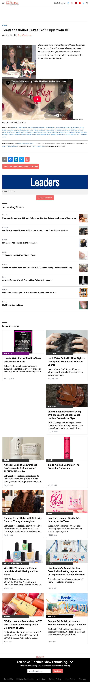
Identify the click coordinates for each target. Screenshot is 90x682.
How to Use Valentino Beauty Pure (35, 132)
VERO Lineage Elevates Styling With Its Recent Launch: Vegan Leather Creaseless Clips (64, 415)
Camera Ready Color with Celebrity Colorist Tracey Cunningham (23, 520)
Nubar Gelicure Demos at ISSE (70, 134)
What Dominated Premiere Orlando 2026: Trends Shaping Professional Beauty (37, 268)
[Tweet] (21, 159)
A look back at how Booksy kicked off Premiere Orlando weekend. (66, 580)
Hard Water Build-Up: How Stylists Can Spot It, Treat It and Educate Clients (35, 230)
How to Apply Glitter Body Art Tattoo (67, 127)
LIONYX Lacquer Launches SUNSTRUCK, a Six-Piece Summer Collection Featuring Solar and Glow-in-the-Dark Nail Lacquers (22, 582)
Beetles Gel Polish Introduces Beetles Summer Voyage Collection (67, 623)
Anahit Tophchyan (25, 35)
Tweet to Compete (14, 134)
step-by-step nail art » (9, 146)
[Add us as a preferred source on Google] (27, 159)
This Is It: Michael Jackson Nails (44, 130)
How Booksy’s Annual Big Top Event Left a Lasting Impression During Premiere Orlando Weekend (66, 571)
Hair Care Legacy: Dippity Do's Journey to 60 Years (64, 520)
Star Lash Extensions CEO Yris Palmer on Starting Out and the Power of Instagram (39, 218)
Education (5, 227)
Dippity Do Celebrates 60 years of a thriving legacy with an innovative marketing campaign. (65, 529)
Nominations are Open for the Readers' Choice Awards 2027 (29, 292)
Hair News (52, 407)
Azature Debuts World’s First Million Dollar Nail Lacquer (27, 280)
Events (4, 240)
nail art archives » (39, 146)
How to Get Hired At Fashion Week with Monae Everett (22, 360)
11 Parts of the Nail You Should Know (18, 255)
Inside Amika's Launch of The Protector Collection (63, 466)
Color (6, 460)
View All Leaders (45, 197)
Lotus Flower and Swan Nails (36, 127)
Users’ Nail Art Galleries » (25, 144)
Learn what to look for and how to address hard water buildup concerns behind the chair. (65, 372)
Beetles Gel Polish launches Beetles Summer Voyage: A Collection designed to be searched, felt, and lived (66, 632)
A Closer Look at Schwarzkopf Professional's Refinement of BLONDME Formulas (20, 468)
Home (4, 25)
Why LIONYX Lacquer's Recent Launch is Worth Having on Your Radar (21, 571)
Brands (4, 215)
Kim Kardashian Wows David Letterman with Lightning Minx (40, 134)
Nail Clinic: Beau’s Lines (12, 305)
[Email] (4, 159)
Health (4, 252)
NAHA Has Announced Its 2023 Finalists (20, 243)
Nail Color (52, 616)
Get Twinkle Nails (18, 132)
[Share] (10, 159)
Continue (57, 671)
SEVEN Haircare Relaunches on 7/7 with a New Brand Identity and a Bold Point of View (23, 624)
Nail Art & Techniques (13, 563)
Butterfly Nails (50, 127)
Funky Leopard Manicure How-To (58, 132)
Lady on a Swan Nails (19, 127)
